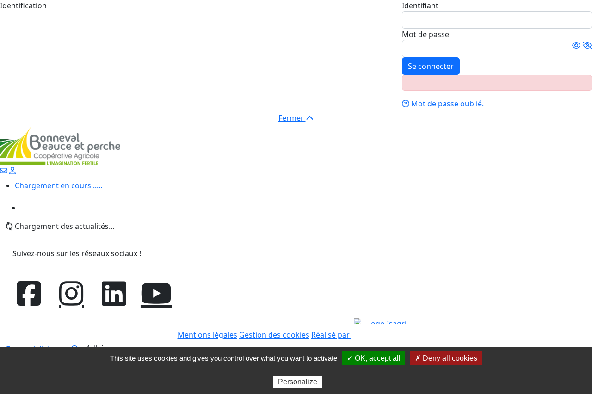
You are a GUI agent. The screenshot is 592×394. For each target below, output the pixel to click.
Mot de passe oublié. (446, 103)
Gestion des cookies (274, 335)
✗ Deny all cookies (446, 358)
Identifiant (420, 5)
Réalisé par (331, 335)
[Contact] (4, 171)
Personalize (297, 382)
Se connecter (431, 66)
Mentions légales (207, 335)
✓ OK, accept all (374, 358)
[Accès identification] (12, 171)
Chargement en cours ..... (58, 185)
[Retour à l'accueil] (60, 145)
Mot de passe (425, 34)
